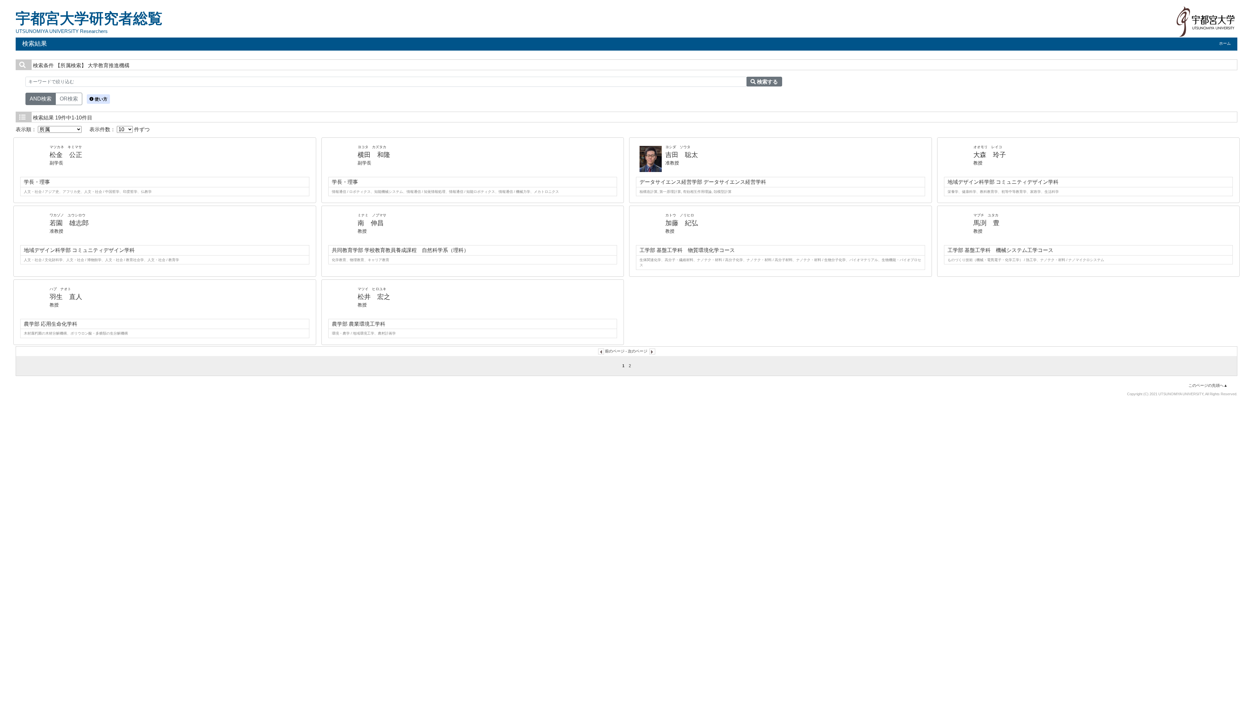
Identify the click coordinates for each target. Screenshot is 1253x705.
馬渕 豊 (986, 223)
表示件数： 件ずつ (119, 129)
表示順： (27, 129)
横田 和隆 (374, 154)
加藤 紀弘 (681, 223)
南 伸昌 (371, 223)
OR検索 (69, 99)
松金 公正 (66, 154)
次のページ (637, 351)
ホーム (1225, 43)
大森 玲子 (989, 154)
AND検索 (41, 99)
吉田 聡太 (681, 154)
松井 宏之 (374, 296)
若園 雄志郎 (69, 223)
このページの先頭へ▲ (1208, 385)
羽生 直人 (66, 296)
